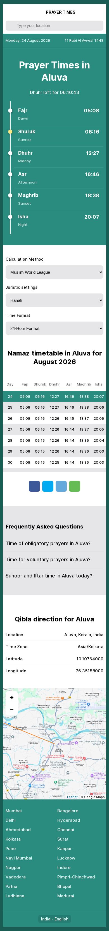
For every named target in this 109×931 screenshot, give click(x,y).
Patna (11, 886)
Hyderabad (68, 820)
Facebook (34, 486)
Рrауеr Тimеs (60, 12)
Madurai (65, 895)
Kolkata (13, 839)
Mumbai (14, 810)
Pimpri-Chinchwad (76, 877)
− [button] (12, 709)
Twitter (47, 486)
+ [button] (12, 697)
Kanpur (64, 848)
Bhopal (64, 886)
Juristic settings (21, 287)
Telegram (61, 486)
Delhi (11, 820)
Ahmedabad (18, 829)
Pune (11, 848)
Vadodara (16, 877)
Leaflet (72, 797)
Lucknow (66, 858)
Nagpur (13, 867)
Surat (62, 839)
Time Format (18, 315)
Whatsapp (74, 486)
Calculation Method (25, 259)
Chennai (65, 829)
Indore (63, 867)
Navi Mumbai (19, 858)
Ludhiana (15, 895)
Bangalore (67, 810)
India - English (54, 919)
